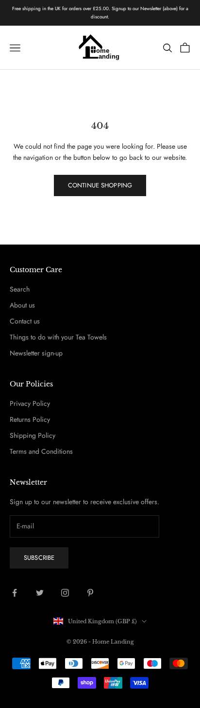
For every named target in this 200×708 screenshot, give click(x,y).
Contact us (25, 321)
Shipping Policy (32, 435)
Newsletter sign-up (36, 353)
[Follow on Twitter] (40, 593)
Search (20, 289)
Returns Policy (30, 419)
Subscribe (39, 557)
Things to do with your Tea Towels (58, 337)
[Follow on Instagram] (65, 593)
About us (22, 305)
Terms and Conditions (41, 451)
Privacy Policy (30, 403)
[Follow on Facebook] (14, 593)
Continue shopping (100, 185)
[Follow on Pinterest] (90, 593)
